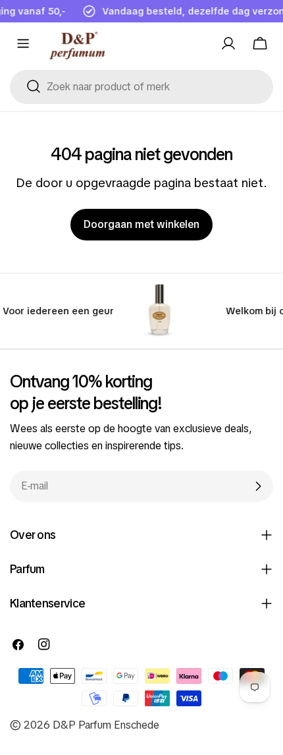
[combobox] (141, 87)
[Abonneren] (258, 486)
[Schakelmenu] (23, 43)
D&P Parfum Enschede (106, 725)
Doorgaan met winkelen (141, 224)
